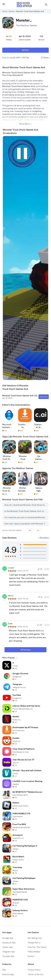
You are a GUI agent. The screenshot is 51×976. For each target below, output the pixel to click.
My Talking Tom (35, 938)
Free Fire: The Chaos (37, 947)
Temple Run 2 (34, 942)
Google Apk (7, 938)
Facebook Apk (9, 942)
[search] (46, 4)
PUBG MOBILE (34, 951)
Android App (8, 974)
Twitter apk (7, 947)
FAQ (4, 969)
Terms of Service (35, 974)
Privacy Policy (34, 969)
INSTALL (25, 50)
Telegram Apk (8, 951)
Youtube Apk (8, 956)
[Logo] (24, 4)
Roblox (31, 956)
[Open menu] (3, 4)
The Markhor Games (26, 25)
